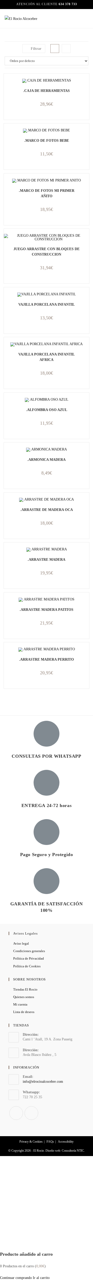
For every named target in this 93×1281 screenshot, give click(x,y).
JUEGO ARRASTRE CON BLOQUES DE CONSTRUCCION (46, 251)
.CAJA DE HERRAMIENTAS (46, 91)
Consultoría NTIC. (73, 1150)
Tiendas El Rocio (25, 989)
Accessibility (66, 1141)
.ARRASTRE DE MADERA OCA (46, 510)
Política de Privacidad (28, 958)
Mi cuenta (20, 1004)
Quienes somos (23, 997)
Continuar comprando (16, 1278)
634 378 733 (68, 4)
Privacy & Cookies (31, 1141)
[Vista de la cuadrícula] (54, 48)
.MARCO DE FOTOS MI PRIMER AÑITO (46, 193)
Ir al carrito (41, 1278)
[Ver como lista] (66, 48)
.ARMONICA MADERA (46, 460)
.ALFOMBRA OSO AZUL (46, 410)
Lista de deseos (23, 1012)
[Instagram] (31, 1113)
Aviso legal (21, 943)
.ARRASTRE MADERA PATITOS (46, 610)
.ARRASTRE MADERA (46, 560)
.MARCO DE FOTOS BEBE (46, 141)
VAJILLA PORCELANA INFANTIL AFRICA (46, 357)
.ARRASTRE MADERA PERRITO (46, 659)
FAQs (50, 1141)
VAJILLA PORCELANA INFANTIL (46, 304)
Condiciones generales (29, 951)
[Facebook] (16, 1113)
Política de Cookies (27, 966)
